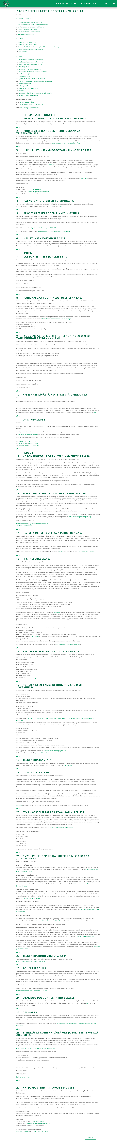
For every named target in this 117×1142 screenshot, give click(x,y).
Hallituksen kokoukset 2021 (26, 34)
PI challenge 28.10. (23, 67)
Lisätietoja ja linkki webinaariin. (85, 936)
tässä (31, 1108)
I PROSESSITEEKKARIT (24, 18)
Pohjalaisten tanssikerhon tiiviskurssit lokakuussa (32, 71)
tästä (95, 412)
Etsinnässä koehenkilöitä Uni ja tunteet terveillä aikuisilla (35, 93)
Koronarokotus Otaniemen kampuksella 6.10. (31, 59)
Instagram (27, 1131)
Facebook (19, 1131)
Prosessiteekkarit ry (35, 189)
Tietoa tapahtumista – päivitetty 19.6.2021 (30, 22)
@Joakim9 (22, 441)
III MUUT (19, 56)
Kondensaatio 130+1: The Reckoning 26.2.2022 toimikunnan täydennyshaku (40, 47)
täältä (61, 552)
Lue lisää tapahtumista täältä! (32, 898)
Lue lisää (19, 805)
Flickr (39, 1131)
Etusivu (59, 4)
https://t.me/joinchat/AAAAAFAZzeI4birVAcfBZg (66, 143)
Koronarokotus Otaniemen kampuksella (31, 104)
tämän (83, 246)
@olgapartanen (23, 445)
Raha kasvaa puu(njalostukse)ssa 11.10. (29, 44)
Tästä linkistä (35, 636)
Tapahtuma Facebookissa (24, 526)
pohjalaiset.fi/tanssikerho (42, 753)
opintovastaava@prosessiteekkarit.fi (27, 434)
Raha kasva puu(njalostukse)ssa (29, 108)
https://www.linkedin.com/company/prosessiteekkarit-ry (54, 231)
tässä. (60, 206)
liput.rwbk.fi (38, 678)
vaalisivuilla (52, 164)
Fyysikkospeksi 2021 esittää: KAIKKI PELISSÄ (31, 79)
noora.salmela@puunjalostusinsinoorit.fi (68, 644)
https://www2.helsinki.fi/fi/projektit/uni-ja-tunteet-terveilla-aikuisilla (35, 1048)
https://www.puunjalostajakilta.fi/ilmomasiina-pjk (56, 319)
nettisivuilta (68, 765)
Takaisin (90, 1137)
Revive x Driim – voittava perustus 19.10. (30, 64)
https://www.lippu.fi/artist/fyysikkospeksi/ (61, 827)
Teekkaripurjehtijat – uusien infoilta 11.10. (30, 62)
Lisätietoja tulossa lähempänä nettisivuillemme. (50, 921)
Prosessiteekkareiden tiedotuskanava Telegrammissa (33, 24)
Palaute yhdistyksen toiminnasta (27, 29)
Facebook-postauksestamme (86, 552)
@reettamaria (23, 443)
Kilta (69, 4)
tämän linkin (57, 612)
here (87, 1003)
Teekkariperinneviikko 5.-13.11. (27, 83)
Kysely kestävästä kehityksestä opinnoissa (30, 49)
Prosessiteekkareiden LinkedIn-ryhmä (29, 32)
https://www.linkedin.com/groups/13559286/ (44, 228)
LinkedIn (33, 1131)
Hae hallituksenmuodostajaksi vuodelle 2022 (31, 27)
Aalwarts (21, 91)
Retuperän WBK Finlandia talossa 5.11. (29, 69)
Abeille (78, 4)
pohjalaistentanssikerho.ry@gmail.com (55, 751)
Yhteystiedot (107, 4)
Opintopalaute (22, 51)
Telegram (45, 1131)
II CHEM (19, 38)
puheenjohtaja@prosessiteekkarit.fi (38, 191)
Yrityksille (91, 4)
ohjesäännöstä (83, 178)
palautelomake (31, 441)
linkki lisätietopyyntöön (23, 1077)
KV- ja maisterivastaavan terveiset (28, 95)
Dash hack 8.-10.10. (24, 76)
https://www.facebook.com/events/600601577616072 (32, 991)
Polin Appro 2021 (23, 86)
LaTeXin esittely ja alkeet (26, 102)
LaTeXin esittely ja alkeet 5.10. (27, 42)
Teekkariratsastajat (24, 74)
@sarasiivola (74, 432)
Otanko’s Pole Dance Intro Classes (28, 88)
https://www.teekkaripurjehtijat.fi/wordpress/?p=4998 (32, 524)
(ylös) (18, 127)
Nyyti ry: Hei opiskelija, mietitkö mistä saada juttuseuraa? (35, 81)
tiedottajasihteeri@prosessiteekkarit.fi (38, 1123)
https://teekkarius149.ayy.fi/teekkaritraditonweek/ (30, 961)
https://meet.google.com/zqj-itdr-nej (80, 517)
